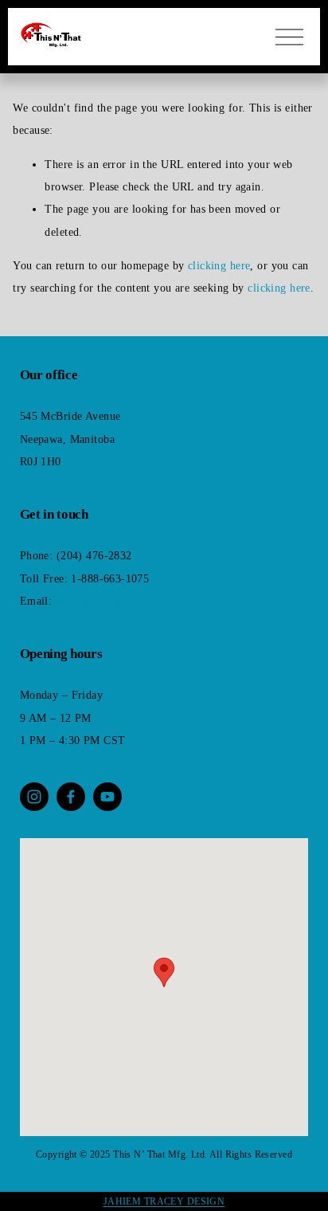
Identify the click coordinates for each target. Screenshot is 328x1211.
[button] (164, 972)
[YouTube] (107, 796)
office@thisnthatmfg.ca (112, 600)
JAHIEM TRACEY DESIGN (164, 1201)
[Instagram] (34, 796)
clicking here (219, 265)
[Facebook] (71, 796)
